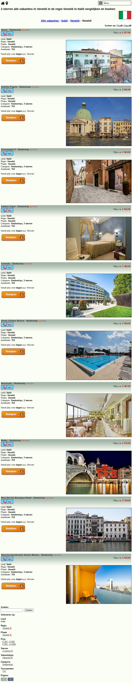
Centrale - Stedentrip (12, 263)
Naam (127, 25)
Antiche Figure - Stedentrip (16, 87)
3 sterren (7, 651)
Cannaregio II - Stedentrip (15, 149)
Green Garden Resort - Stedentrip (19, 320)
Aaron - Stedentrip (11, 30)
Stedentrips (7, 664)
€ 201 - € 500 (8, 641)
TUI (4, 671)
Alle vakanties (50, 20)
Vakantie (7, 658)
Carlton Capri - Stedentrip (15, 206)
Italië (64, 20)
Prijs (119, 25)
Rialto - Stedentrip (11, 440)
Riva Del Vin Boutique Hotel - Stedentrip (23, 497)
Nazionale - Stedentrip (13, 383)
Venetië (75, 20)
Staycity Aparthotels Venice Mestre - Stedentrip (27, 555)
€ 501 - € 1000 (9, 644)
